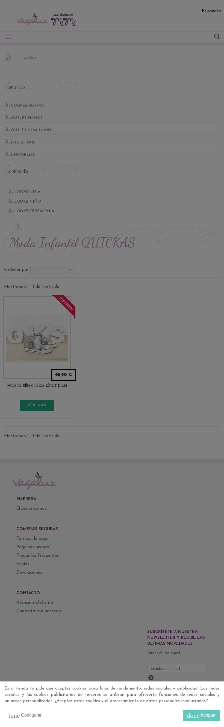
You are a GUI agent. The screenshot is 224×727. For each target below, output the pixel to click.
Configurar (25, 715)
